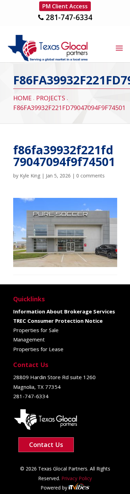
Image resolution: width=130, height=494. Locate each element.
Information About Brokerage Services (64, 311)
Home (22, 98)
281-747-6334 (69, 17)
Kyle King (30, 175)
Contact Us (46, 444)
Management (29, 339)
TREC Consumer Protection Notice (58, 320)
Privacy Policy (76, 478)
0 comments (90, 175)
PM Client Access (65, 6)
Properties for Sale (36, 330)
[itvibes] (79, 487)
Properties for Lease (38, 349)
